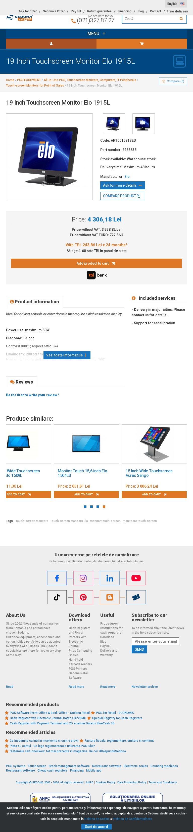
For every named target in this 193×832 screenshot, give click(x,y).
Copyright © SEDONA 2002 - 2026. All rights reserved (50, 782)
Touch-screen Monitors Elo (69, 521)
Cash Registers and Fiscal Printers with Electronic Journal (79, 637)
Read (9, 687)
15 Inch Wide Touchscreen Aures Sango (149, 473)
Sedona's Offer (54, 11)
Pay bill (76, 11)
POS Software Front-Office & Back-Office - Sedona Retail (50, 713)
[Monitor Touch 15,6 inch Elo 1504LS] (86, 444)
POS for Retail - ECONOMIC (115, 713)
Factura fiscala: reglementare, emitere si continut (119, 740)
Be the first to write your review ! (32, 395)
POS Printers (78, 668)
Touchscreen (37, 766)
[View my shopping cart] (141, 44)
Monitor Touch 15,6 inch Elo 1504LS (82, 473)
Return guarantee (99, 11)
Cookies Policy (105, 782)
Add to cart (83, 494)
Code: (105, 140)
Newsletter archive (145, 687)
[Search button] (182, 18)
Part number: (111, 150)
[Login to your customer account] (51, 44)
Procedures (109, 623)
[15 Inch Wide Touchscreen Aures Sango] (154, 444)
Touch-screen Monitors (32, 521)
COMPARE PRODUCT (120, 196)
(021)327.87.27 (95, 20)
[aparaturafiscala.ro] (33, 17)
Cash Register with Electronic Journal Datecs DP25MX (48, 718)
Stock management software (69, 766)
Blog (141, 11)
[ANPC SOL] (133, 800)
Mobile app (94, 770)
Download (107, 637)
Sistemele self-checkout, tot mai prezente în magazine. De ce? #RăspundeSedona (68, 751)
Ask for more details (120, 185)
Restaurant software (106, 766)
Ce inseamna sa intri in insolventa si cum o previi (44, 740)
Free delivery (177, 11)
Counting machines (164, 766)
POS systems (15, 766)
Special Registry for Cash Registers (117, 718)
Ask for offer (28, 11)
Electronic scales (136, 766)
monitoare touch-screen (140, 521)
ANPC (89, 782)
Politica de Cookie (97, 819)
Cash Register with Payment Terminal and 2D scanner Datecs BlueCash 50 (62, 723)
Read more (76, 687)
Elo (127, 177)
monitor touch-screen (105, 521)
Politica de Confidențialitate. (133, 819)
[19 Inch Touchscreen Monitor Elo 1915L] (114, 124)
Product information (36, 301)
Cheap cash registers (52, 770)
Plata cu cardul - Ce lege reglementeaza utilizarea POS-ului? (52, 746)
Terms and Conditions (163, 782)
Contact (155, 11)
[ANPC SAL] (60, 800)
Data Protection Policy (131, 782)
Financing (124, 11)
